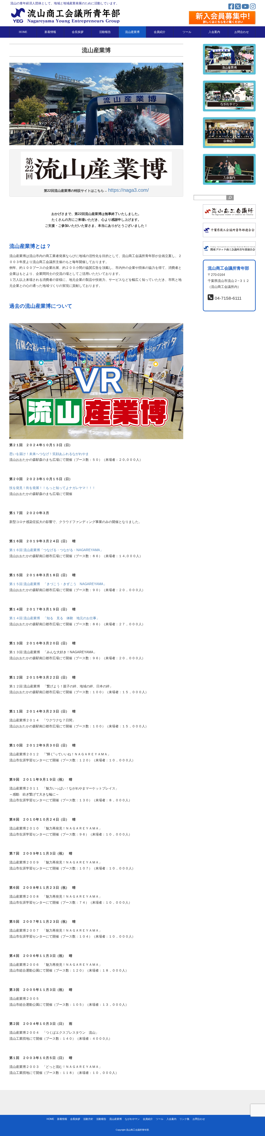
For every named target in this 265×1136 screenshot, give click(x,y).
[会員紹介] (229, 120)
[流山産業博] (229, 46)
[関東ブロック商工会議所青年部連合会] (229, 244)
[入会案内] (229, 156)
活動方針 (88, 1119)
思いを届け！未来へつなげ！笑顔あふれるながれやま (49, 454)
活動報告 (105, 32)
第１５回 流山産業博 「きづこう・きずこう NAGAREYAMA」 (58, 584)
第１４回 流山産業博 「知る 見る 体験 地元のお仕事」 (54, 618)
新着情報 (50, 32)
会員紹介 (159, 32)
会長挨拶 (77, 32)
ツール (187, 32)
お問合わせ (241, 32)
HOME (23, 32)
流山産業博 (132, 32)
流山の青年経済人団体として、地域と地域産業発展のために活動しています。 (64, 3)
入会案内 (214, 32)
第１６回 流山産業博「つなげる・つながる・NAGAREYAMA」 (56, 550)
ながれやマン (132, 1119)
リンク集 (184, 1119)
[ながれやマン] (229, 83)
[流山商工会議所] (229, 207)
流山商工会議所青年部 (137, 1130)
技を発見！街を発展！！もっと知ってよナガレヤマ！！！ (52, 488)
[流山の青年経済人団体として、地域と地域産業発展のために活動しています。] (66, 9)
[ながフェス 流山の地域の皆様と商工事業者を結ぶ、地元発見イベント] (96, 381)
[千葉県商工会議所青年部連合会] (229, 225)
